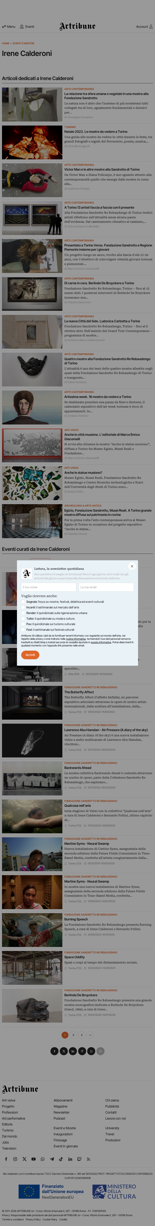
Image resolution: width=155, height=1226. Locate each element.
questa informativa (101, 642)
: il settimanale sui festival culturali (50, 629)
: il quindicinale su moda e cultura (50, 618)
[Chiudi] (132, 566)
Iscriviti (30, 654)
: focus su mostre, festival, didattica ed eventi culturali (65, 601)
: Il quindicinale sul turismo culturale (50, 624)
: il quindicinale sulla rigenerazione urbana (56, 613)
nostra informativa (76, 638)
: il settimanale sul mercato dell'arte (52, 607)
